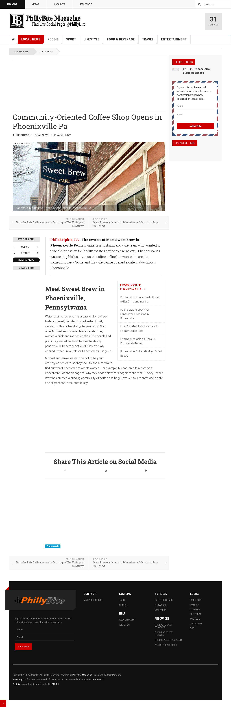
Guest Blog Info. (164, 600)
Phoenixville (52, 546)
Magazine (12, 4)
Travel (148, 39)
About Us (124, 625)
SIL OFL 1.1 (53, 684)
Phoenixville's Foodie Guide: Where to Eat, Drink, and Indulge (139, 299)
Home (13, 39)
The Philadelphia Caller (168, 640)
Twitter (194, 605)
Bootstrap (17, 679)
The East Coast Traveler (163, 626)
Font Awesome (20, 684)
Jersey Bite (86, 4)
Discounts (59, 4)
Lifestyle (92, 39)
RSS (192, 628)
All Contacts (126, 620)
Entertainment (174, 39)
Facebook (195, 600)
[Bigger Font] (38, 247)
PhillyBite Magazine (82, 675)
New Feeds (160, 610)
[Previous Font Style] (15, 253)
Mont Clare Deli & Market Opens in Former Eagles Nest (139, 328)
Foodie (53, 39)
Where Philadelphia (166, 645)
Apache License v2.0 (94, 679)
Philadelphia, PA (64, 239)
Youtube (195, 619)
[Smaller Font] (15, 247)
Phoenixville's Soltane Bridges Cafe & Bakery (141, 353)
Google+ (195, 609)
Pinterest (195, 614)
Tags (122, 600)
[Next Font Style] (38, 253)
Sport (71, 39)
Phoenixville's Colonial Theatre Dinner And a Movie (137, 341)
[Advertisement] (89, 84)
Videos (35, 4)
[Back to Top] (3, 703)
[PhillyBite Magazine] (47, 20)
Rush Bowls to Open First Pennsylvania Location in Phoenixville (134, 314)
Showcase (160, 605)
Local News (31, 39)
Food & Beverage (121, 39)
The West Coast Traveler (164, 633)
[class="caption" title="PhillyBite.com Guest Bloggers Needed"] (175, 69)
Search (123, 605)
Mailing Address (93, 600)
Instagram (196, 623)
